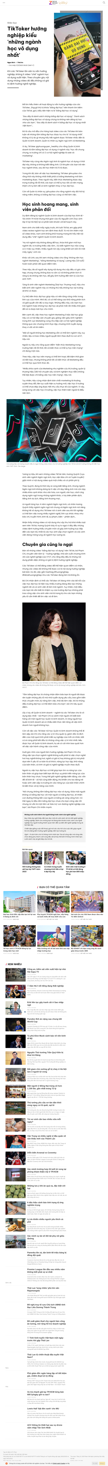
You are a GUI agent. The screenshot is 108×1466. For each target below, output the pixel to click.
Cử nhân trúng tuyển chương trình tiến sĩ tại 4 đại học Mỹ (53, 869)
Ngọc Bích (11, 62)
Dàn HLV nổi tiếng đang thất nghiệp (47, 986)
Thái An (20, 62)
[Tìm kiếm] (104, 2)
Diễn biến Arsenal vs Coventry (41, 1153)
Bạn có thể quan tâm (54, 887)
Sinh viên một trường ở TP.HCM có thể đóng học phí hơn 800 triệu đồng (75, 870)
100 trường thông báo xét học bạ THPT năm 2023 (31, 869)
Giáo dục (12, 23)
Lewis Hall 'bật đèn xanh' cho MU (43, 1409)
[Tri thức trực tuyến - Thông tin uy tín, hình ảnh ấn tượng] (58, 2)
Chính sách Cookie (59, 1463)
